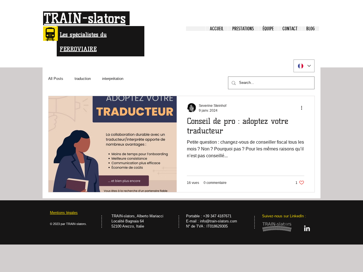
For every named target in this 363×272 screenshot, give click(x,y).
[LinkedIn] (307, 228)
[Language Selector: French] (304, 66)
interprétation (112, 78)
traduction (83, 78)
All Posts (55, 78)
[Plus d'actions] (303, 107)
